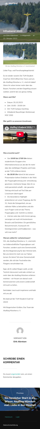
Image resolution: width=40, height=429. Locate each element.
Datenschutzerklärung (10, 425)
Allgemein (26, 35)
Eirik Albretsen (12, 35)
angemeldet (15, 374)
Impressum (8, 417)
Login (18, 417)
